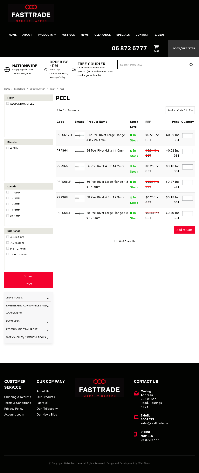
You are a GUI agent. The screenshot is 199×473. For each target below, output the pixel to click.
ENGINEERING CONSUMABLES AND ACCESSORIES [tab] (26, 309)
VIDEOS (159, 35)
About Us (43, 391)
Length (11, 186)
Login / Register (183, 48)
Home (13, 35)
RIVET (52, 88)
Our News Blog (47, 414)
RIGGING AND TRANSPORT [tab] (22, 329)
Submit (29, 276)
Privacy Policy (13, 408)
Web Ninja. (144, 463)
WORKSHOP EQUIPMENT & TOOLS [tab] (26, 337)
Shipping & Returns (17, 397)
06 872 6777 (129, 48)
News (85, 35)
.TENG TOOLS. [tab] (14, 297)
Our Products (46, 397)
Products (45, 35)
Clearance (102, 35)
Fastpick (42, 403)
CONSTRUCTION (37, 88)
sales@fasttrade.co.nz (156, 423)
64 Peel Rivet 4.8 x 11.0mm (105, 150)
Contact (142, 35)
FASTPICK (68, 35)
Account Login (14, 414)
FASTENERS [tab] (13, 321)
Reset (28, 284)
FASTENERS (19, 88)
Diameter (12, 142)
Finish (10, 97)
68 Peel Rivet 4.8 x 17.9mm (105, 197)
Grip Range (13, 231)
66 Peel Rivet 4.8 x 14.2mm (105, 166)
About (27, 35)
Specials (123, 35)
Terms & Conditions (17, 403)
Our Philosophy (47, 408)
